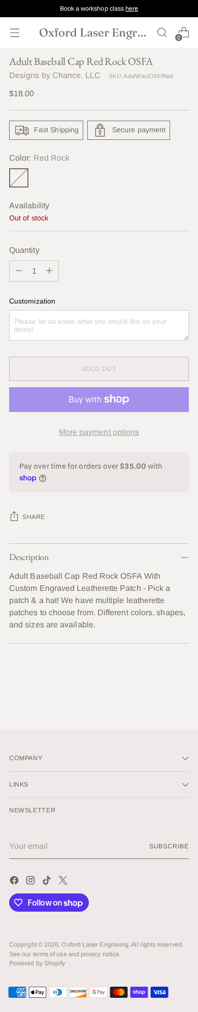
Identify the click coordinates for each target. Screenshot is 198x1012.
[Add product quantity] (49, 271)
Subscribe (169, 846)
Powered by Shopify (37, 963)
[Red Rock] (18, 178)
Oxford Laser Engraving (94, 944)
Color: (39, 158)
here (131, 8)
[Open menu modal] (14, 32)
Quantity (24, 250)
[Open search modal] (161, 32)
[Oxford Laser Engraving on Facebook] (15, 882)
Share (33, 516)
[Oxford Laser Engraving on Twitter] (64, 882)
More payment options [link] (99, 432)
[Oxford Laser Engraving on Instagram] (31, 882)
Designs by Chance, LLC (55, 75)
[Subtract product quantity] (19, 271)
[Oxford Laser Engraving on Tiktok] (48, 882)
